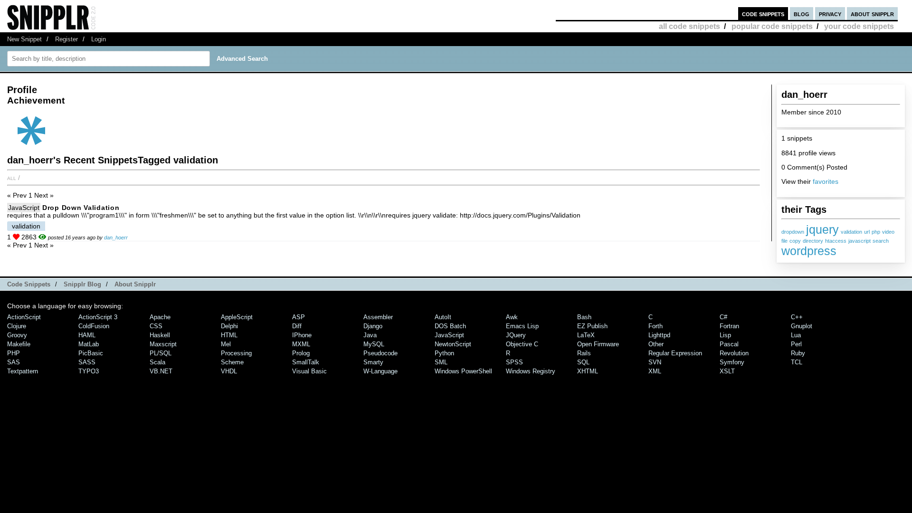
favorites (825, 181)
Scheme (232, 362)
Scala (157, 362)
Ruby (798, 353)
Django (372, 326)
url (867, 232)
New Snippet (24, 39)
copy (795, 241)
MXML (301, 344)
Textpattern (22, 371)
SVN (654, 362)
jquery (822, 229)
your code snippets (859, 26)
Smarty (373, 362)
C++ (797, 317)
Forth (655, 326)
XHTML (587, 371)
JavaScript (23, 207)
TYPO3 (88, 371)
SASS (86, 362)
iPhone (302, 335)
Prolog (301, 353)
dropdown (792, 232)
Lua (796, 335)
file (784, 241)
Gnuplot (801, 326)
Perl (796, 344)
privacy (830, 14)
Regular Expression (675, 353)
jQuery (516, 335)
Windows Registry (530, 371)
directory (813, 241)
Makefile (18, 344)
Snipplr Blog (82, 284)
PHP (13, 353)
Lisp (725, 335)
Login (98, 39)
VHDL (229, 371)
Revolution (734, 353)
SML (441, 362)
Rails (584, 353)
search (881, 241)
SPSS (514, 362)
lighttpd (659, 335)
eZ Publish (592, 326)
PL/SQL (160, 353)
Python (444, 353)
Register (66, 39)
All (11, 177)
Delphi (229, 326)
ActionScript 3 (97, 317)
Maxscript (163, 344)
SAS (13, 362)
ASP (298, 317)
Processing (236, 353)
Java (370, 335)
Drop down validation (80, 207)
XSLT (727, 371)
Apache (160, 317)
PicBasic (90, 353)
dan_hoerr (116, 237)
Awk (512, 317)
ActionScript (24, 317)
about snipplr (872, 14)
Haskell (160, 335)
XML (654, 371)
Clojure (16, 326)
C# (723, 317)
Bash (584, 317)
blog (801, 14)
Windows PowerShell (463, 371)
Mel (226, 344)
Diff (297, 326)
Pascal (729, 344)
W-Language (380, 371)
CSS (156, 326)
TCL (796, 362)
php (876, 232)
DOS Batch (450, 326)
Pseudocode (380, 353)
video (888, 232)
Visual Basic (309, 371)
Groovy (17, 335)
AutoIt (443, 317)
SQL (583, 362)
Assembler (378, 317)
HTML (229, 335)
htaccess (835, 241)
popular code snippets (772, 26)
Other (656, 344)
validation (851, 232)
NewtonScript (453, 344)
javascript (859, 241)
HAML (86, 335)
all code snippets (689, 26)
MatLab (88, 344)
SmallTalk (305, 362)
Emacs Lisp (522, 326)
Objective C (522, 344)
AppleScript (237, 317)
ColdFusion (93, 326)
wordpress (808, 250)
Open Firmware (598, 344)
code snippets (763, 14)
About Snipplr (135, 284)
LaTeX (586, 335)
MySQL (373, 344)
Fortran (729, 326)
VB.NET (161, 371)
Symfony (732, 362)
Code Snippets (28, 284)
